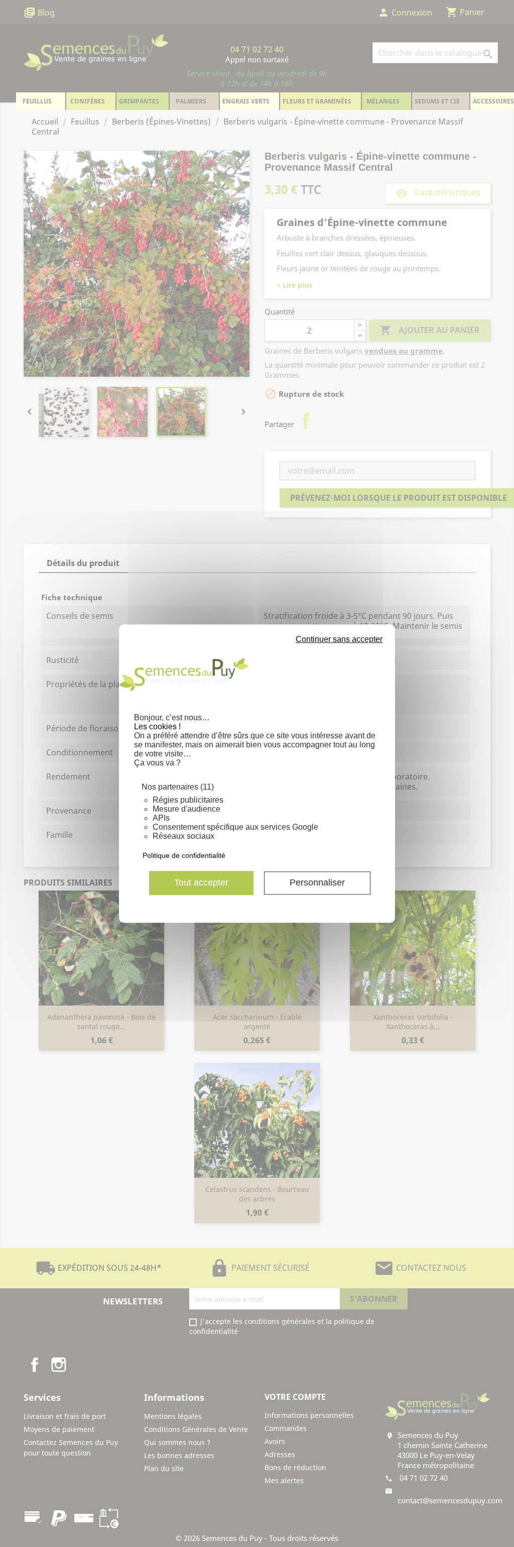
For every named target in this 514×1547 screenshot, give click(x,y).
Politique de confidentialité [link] (184, 855)
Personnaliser (317, 882)
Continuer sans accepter (339, 639)
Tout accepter (201, 882)
